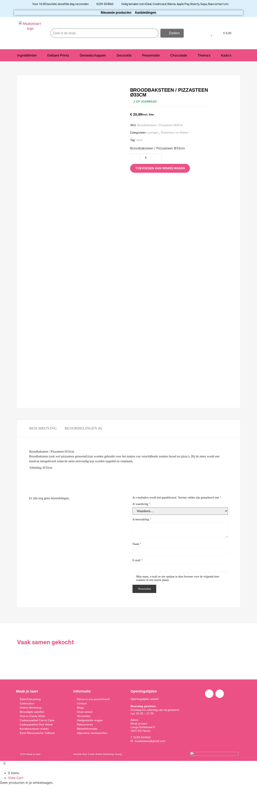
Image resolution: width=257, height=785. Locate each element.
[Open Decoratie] (134, 55)
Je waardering (141, 504)
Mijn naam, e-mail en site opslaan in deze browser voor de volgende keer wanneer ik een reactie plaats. (177, 578)
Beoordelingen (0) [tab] (83, 428)
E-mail (138, 560)
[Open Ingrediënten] (39, 55)
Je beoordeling (142, 519)
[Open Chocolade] (189, 55)
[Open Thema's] (213, 55)
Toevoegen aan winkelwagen (160, 168)
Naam (137, 544)
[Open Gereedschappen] (108, 55)
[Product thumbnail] (41, 96)
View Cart (15, 778)
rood (139, 140)
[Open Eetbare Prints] (71, 55)
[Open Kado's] (234, 55)
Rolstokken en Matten (175, 132)
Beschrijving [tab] (43, 428)
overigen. (153, 132)
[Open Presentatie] (162, 55)
